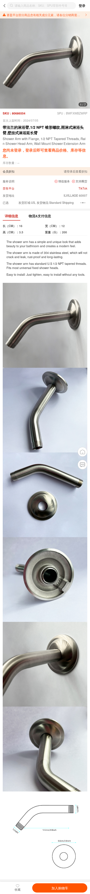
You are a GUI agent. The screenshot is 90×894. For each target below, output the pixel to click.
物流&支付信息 (40, 215)
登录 (82, 5)
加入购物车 (59, 888)
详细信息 (11, 215)
